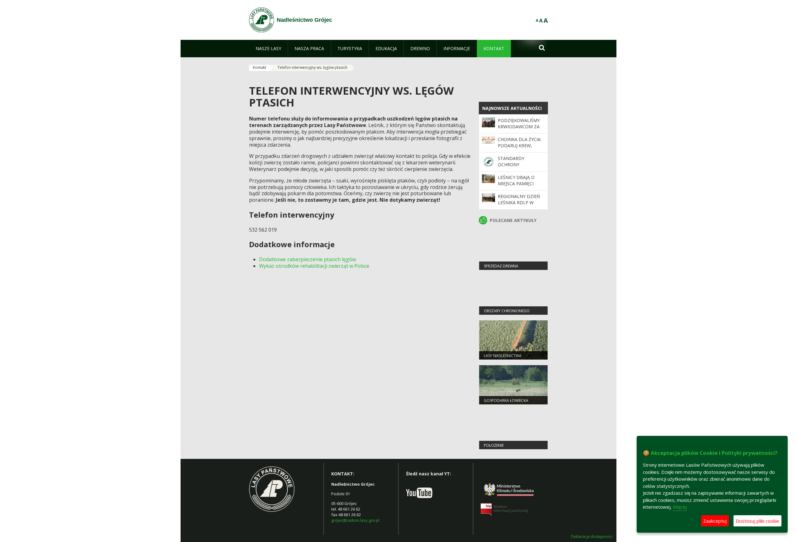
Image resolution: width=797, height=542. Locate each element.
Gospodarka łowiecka (506, 400)
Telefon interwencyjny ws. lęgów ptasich (312, 67)
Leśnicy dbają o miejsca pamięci (516, 180)
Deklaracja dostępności (592, 537)
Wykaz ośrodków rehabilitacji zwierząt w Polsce (314, 265)
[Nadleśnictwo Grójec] (261, 19)
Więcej (680, 507)
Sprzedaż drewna (501, 266)
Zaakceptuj (715, 521)
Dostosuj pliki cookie (757, 521)
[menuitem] (268, 48)
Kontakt (259, 67)
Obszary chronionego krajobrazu (507, 313)
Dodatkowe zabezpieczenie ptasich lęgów (307, 259)
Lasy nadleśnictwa (502, 355)
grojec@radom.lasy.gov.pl (355, 520)
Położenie (494, 445)
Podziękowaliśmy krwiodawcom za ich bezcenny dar (519, 126)
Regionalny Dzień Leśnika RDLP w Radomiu (519, 202)
